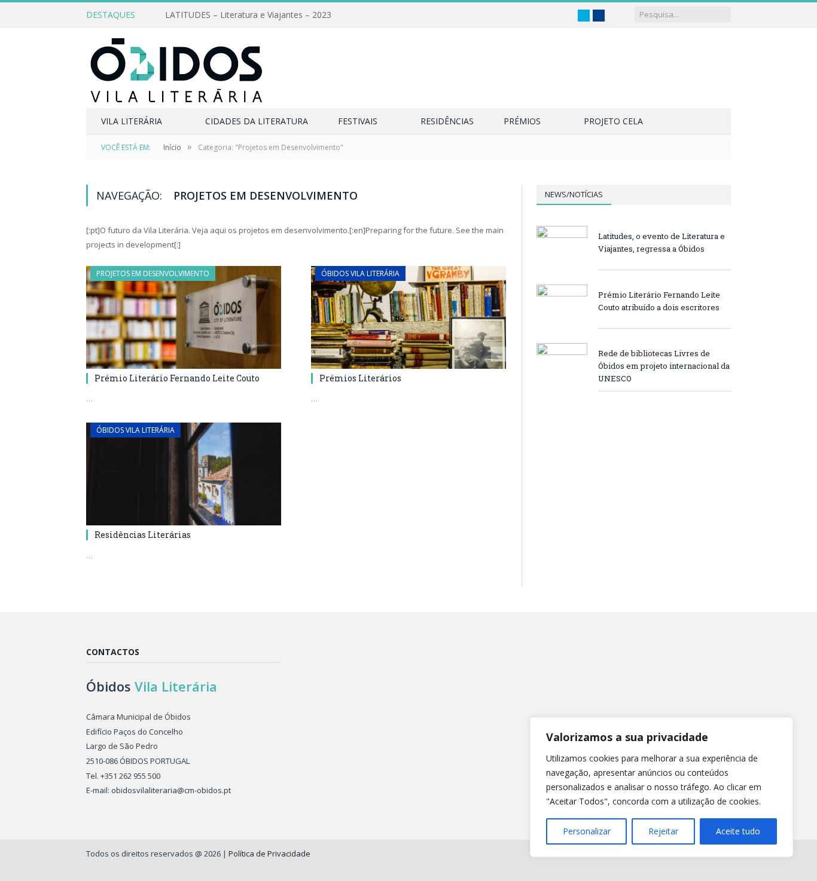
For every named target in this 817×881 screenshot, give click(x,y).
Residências (447, 121)
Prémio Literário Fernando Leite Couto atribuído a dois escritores (659, 301)
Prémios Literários (360, 378)
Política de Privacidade (269, 853)
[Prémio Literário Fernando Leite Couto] (183, 317)
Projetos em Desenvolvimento (152, 273)
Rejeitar (663, 831)
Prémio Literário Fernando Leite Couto (177, 378)
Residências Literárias (142, 534)
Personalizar (587, 831)
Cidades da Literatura (256, 121)
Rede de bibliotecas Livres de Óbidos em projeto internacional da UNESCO (664, 366)
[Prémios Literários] (408, 317)
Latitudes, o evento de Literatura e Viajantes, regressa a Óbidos (661, 242)
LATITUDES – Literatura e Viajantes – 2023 (248, 15)
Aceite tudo (738, 831)
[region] (661, 787)
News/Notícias (574, 194)
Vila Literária (131, 121)
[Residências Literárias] (183, 474)
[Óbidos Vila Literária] (176, 68)
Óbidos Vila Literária (360, 273)
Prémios (522, 121)
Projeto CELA (613, 121)
